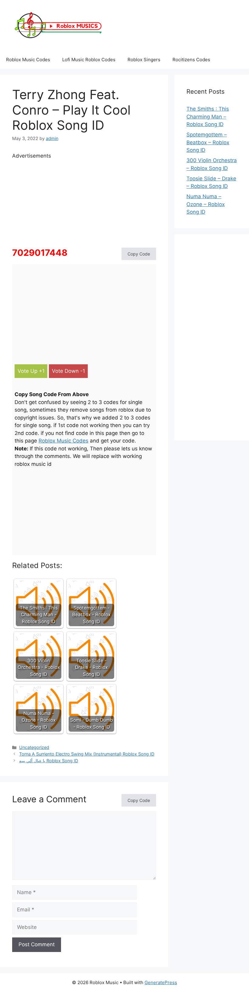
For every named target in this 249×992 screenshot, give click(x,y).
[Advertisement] (84, 202)
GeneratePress (161, 982)
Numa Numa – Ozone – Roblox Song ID (205, 204)
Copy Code (139, 253)
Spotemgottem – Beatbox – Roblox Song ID (207, 142)
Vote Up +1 (31, 371)
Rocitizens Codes (191, 59)
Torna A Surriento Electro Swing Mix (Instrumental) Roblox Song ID (86, 754)
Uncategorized (34, 747)
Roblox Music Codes (28, 59)
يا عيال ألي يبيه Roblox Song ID (48, 760)
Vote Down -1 (68, 371)
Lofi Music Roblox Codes (88, 59)
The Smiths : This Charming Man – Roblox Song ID (207, 116)
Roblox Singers (144, 59)
